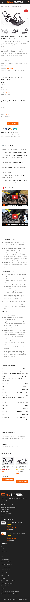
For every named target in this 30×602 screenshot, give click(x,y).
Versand (5, 72)
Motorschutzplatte (8, 136)
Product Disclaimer (5, 586)
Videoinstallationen (5, 573)
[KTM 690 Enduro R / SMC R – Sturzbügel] (3, 536)
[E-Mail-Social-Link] (11, 129)
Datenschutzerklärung (6, 564)
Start (2, 6)
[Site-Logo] (15, 2)
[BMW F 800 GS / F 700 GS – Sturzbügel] (8, 461)
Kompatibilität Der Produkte (8, 581)
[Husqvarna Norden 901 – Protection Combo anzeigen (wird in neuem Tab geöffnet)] (7, 101)
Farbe (2, 82)
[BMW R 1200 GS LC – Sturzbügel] (22, 461)
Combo (9, 135)
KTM (2, 554)
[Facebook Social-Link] (6, 129)
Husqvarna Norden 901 (18, 6)
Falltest (3, 578)
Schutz (15, 136)
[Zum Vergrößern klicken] (3, 24)
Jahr (2, 87)
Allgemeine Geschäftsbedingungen (9, 594)
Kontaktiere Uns (5, 516)
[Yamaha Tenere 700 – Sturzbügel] (3, 525)
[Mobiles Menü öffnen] (2, 2)
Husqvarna (7, 6)
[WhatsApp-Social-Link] (16, 129)
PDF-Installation (5, 575)
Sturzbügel (19, 136)
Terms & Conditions (6, 562)
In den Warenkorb (12, 123)
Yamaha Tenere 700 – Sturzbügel (14, 522)
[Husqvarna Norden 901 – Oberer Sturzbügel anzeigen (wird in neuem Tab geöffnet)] (9, 79)
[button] (2, 18)
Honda (2, 548)
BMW (2, 546)
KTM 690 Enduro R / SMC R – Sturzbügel (16, 533)
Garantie (3, 588)
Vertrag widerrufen (5, 567)
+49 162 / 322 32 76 (6, 514)
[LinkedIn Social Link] (14, 129)
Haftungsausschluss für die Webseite (10, 591)
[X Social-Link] (9, 129)
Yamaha (3, 556)
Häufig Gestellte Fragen (7, 583)
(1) (23, 469)
